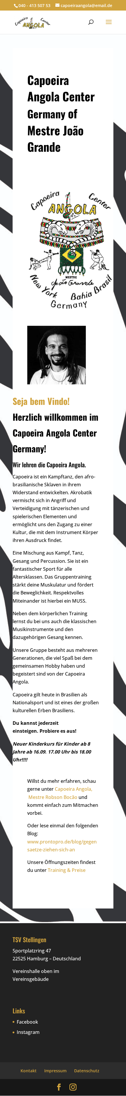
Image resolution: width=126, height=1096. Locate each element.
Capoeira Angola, (73, 789)
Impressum (55, 1070)
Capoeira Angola (66, 464)
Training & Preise (67, 870)
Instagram (28, 1032)
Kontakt (29, 1070)
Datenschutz (86, 1070)
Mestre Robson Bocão (53, 797)
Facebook (27, 1022)
